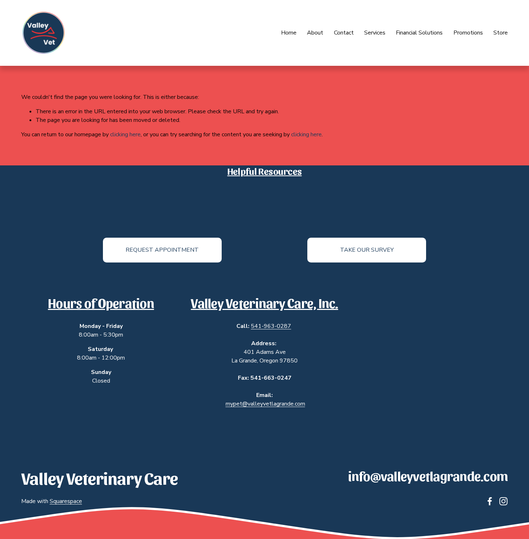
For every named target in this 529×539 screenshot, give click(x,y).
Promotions (468, 33)
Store (500, 33)
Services (374, 33)
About (315, 33)
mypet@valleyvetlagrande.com (265, 404)
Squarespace (66, 501)
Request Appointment (162, 250)
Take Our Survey (367, 250)
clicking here (125, 134)
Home (289, 33)
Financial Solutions (419, 33)
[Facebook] (489, 501)
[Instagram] (503, 501)
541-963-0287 (271, 326)
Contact (344, 33)
